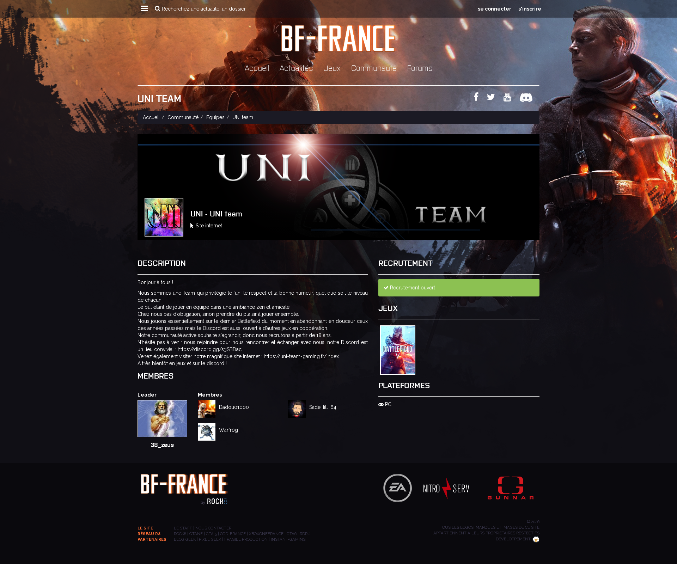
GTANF (196, 533)
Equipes (215, 117)
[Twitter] (494, 98)
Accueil (257, 67)
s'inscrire (529, 9)
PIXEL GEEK (210, 539)
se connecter (494, 9)
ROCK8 (180, 533)
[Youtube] (511, 98)
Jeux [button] (332, 67)
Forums (420, 67)
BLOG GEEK (185, 539)
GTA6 (292, 533)
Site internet (209, 225)
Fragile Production (246, 539)
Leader (147, 395)
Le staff (183, 528)
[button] (144, 9)
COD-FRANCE (233, 533)
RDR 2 (305, 533)
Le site (145, 528)
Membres (210, 395)
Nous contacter (213, 528)
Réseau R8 (149, 533)
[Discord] (529, 98)
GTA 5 (211, 533)
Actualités (296, 67)
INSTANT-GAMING (288, 539)
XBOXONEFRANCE (266, 533)
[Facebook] (480, 98)
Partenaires (152, 539)
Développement (513, 539)
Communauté (374, 67)
